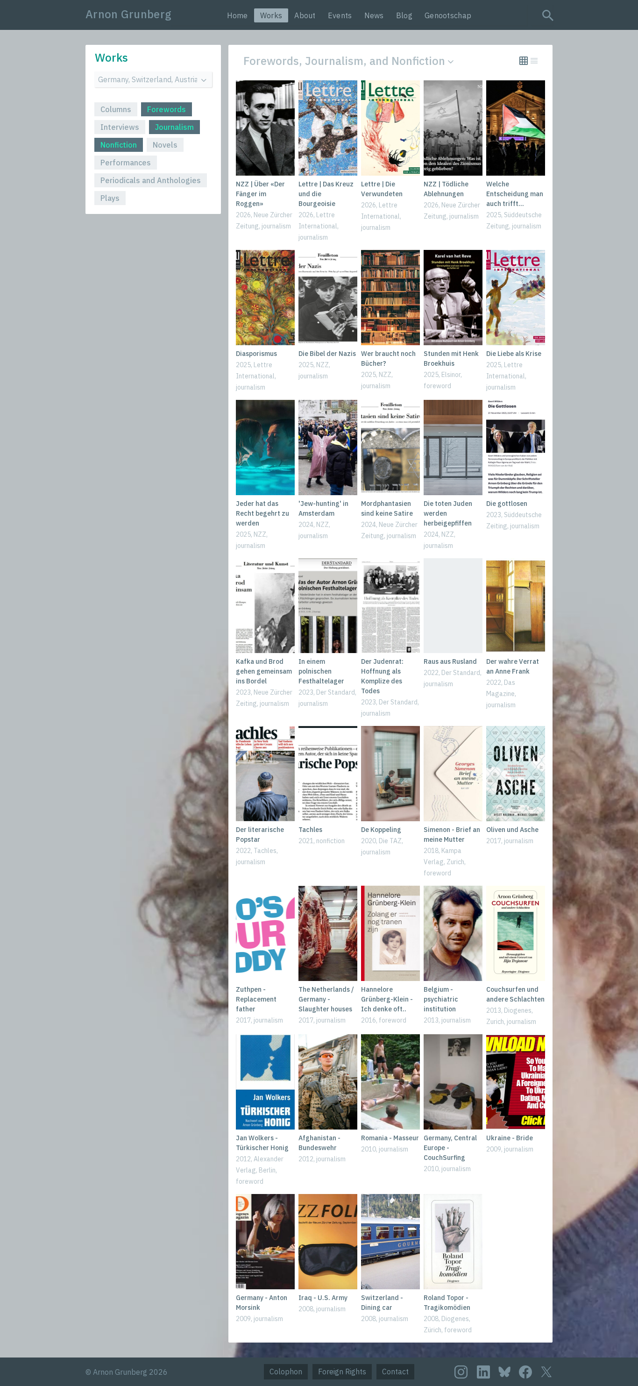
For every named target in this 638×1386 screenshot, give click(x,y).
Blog (404, 15)
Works (271, 15)
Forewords (166, 109)
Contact (395, 1371)
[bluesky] (504, 1371)
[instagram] (461, 1372)
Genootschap (448, 15)
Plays (110, 198)
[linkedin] (483, 1372)
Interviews (119, 127)
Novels (165, 144)
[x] (546, 1371)
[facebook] (525, 1372)
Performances (125, 162)
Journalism (174, 127)
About (305, 15)
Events (340, 15)
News (374, 15)
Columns (115, 109)
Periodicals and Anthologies (150, 180)
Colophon (285, 1371)
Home (237, 15)
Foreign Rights (342, 1371)
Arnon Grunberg (128, 14)
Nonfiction (118, 144)
